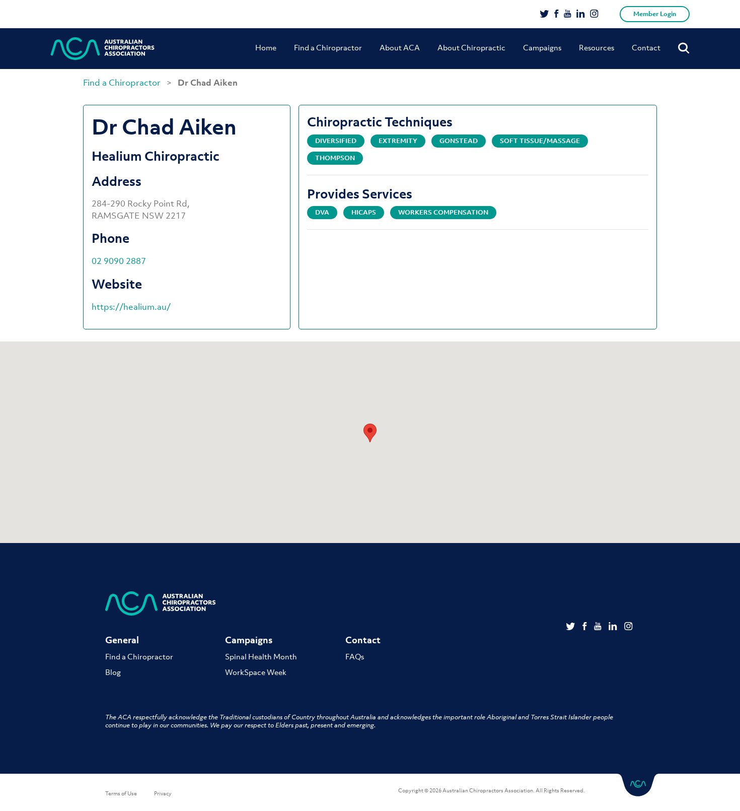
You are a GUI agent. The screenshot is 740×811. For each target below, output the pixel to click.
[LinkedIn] (580, 14)
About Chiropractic (471, 47)
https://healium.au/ (131, 306)
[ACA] (102, 48)
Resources (596, 47)
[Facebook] (556, 14)
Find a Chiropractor (328, 47)
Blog (113, 672)
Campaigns (542, 47)
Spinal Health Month (261, 656)
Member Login (654, 14)
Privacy (163, 793)
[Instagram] (594, 14)
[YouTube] (567, 14)
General (122, 640)
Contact (646, 47)
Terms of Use (121, 793)
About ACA (400, 47)
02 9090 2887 (119, 260)
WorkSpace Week (255, 672)
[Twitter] (544, 14)
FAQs (354, 656)
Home (265, 47)
